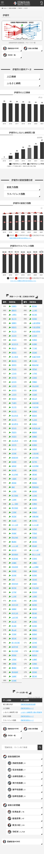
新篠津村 (15, 458)
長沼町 (14, 626)
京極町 (14, 563)
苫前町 (34, 378)
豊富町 (34, 416)
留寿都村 (15, 554)
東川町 (34, 315)
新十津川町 (16, 643)
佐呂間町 (35, 466)
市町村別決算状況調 (28, 704)
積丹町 (14, 588)
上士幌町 (35, 567)
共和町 (14, 571)
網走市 (14, 348)
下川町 (34, 348)
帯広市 (14, 331)
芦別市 (14, 369)
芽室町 (34, 584)
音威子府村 (36, 357)
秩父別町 (15, 651)
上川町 (34, 310)
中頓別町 (35, 407)
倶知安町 (15, 567)
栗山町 (14, 630)
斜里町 (34, 445)
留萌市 (14, 353)
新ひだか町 (36, 554)
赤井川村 (15, 605)
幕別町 (34, 605)
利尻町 (34, 424)
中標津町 (35, 668)
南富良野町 (36, 331)
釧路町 (34, 634)
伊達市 (14, 437)
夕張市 (14, 340)
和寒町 (34, 340)
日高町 (34, 529)
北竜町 (14, 659)
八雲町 (14, 491)
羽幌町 (34, 382)
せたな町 (15, 525)
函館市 (14, 310)
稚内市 (14, 361)
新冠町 (34, 538)
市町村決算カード (27, 708)
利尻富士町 (36, 428)
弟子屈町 (35, 651)
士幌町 (34, 563)
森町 (13, 487)
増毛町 (34, 369)
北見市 (14, 336)
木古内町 (15, 474)
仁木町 (14, 596)
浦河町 (34, 542)
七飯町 (14, 479)
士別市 (14, 386)
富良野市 (15, 424)
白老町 (34, 508)
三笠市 (14, 395)
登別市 (14, 428)
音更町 (34, 559)
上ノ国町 (15, 504)
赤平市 (14, 378)
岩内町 (14, 575)
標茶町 (34, 647)
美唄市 (14, 365)
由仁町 (14, 622)
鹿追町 (34, 571)
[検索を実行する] (40, 747)
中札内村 (35, 588)
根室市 (14, 399)
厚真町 (34, 512)
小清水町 (35, 453)
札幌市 (14, 306)
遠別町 (34, 390)
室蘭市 (14, 323)
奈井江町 (15, 613)
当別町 (14, 453)
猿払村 (34, 399)
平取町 (34, 533)
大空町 (34, 496)
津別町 (34, 441)
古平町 (14, 592)
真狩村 (14, 550)
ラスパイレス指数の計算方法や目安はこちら (23, 280)
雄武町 (34, 491)
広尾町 (34, 601)
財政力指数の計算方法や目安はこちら (21, 238)
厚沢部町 (15, 508)
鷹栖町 (14, 668)
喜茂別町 (15, 559)
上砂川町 (15, 617)
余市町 (14, 601)
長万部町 (15, 496)
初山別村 (35, 386)
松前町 (14, 462)
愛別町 (34, 306)
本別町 (34, 617)
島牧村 (14, 529)
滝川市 (14, 407)
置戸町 (34, 462)
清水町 (34, 580)
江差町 (14, 500)
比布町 (14, 681)
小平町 (34, 373)
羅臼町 (34, 676)
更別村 (34, 592)
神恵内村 (15, 584)
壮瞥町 (34, 504)
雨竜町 (14, 655)
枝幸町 (34, 411)
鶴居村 (34, 655)
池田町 (34, 609)
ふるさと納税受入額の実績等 (31, 712)
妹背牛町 (15, 647)
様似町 (34, 546)
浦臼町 (14, 638)
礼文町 (34, 420)
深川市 (14, 420)
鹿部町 (14, 483)
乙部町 (14, 512)
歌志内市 (15, 416)
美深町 (34, 353)
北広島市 (15, 441)
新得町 (34, 575)
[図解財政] (22, 3)
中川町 (34, 361)
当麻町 (14, 676)
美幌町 (34, 437)
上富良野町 (36, 323)
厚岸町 (34, 638)
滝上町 (34, 479)
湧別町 (34, 474)
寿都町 (14, 533)
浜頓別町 (35, 403)
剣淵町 (34, 344)
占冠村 (34, 336)
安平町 (34, 521)
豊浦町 (34, 500)
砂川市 (14, 411)
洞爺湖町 (35, 516)
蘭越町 (14, 542)
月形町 (14, 634)
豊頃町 (34, 613)
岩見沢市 (15, 344)
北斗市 (14, 449)
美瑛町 (34, 319)
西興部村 (35, 487)
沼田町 (14, 664)
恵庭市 (14, 432)
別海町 (34, 664)
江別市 (14, 373)
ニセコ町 (15, 546)
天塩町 (34, 395)
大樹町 (34, 596)
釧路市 (14, 327)
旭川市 (14, 319)
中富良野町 (36, 327)
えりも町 (35, 550)
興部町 (34, 483)
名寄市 (14, 390)
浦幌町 (34, 630)
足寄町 (34, 622)
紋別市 (14, 382)
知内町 (14, 470)
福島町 (14, 466)
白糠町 (34, 659)
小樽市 (14, 315)
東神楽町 (15, 672)
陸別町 (34, 626)
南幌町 (14, 609)
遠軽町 (34, 470)
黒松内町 (15, 538)
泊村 (13, 580)
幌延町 (34, 432)
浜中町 (34, 643)
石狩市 (14, 445)
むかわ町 (35, 525)
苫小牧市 (15, 357)
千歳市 (14, 403)
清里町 (34, 449)
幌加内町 (35, 365)
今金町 (14, 521)
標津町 (34, 672)
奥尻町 (14, 516)
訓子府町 (35, 458)
